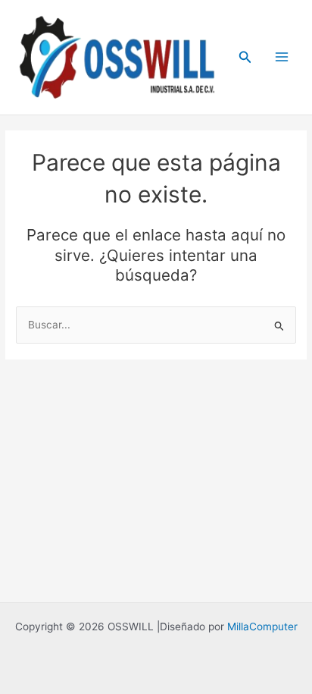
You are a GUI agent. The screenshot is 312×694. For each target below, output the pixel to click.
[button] (245, 57)
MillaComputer (262, 626)
